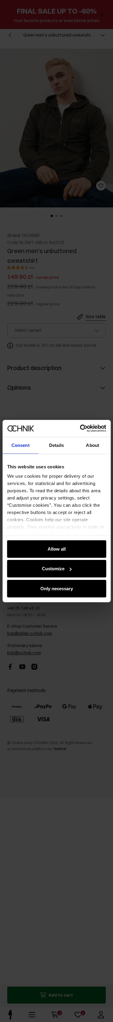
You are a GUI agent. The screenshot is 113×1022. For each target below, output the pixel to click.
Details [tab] (56, 445)
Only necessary (56, 588)
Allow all (57, 548)
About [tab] (92, 445)
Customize (53, 568)
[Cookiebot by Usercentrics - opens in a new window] (80, 428)
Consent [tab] (20, 445)
